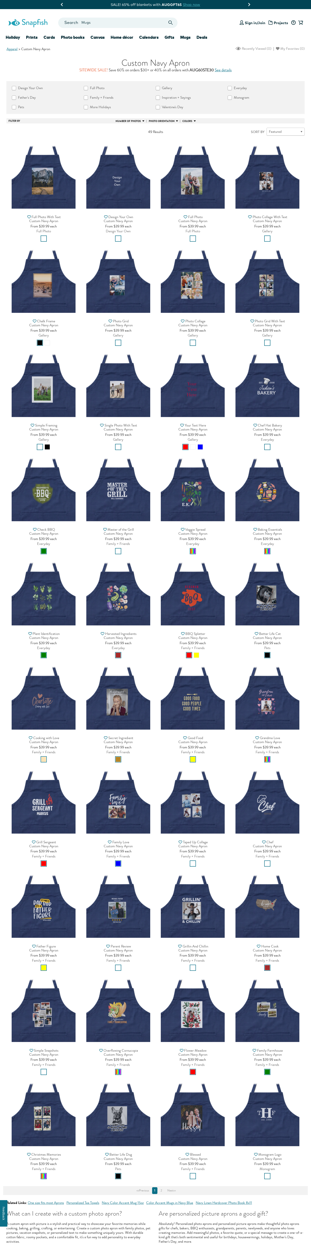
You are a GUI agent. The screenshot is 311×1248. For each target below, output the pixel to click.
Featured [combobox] (275, 131)
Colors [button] (187, 121)
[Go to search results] (170, 22)
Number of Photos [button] (128, 121)
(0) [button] (256, 49)
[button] (44, 175)
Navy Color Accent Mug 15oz (123, 1202)
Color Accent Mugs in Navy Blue (169, 1202)
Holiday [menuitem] (13, 37)
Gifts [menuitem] (169, 37)
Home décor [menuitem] (122, 37)
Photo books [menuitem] (73, 37)
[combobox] (117, 23)
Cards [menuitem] (49, 37)
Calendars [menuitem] (149, 37)
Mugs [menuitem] (185, 37)
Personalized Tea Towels (82, 1202)
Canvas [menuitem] (98, 37)
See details (223, 70)
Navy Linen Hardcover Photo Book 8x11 (224, 1202)
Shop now (190, 4)
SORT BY (257, 132)
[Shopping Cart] (300, 23)
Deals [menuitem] (202, 37)
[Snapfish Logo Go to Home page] (27, 22)
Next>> (171, 1190)
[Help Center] (293, 23)
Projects (281, 23)
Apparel (12, 49)
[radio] (44, 238)
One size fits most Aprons (46, 1202)
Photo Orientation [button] (162, 121)
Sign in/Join (255, 23)
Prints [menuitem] (32, 37)
